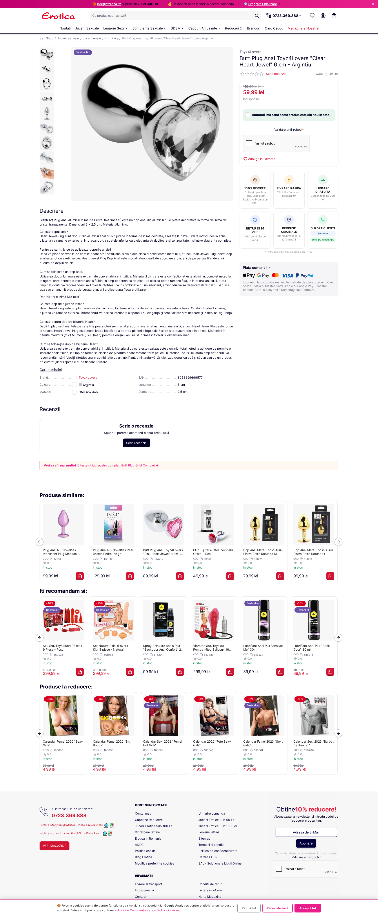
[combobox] (175, 15)
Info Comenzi (144, 890)
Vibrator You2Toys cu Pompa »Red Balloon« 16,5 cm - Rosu (212, 647)
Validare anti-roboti (288, 129)
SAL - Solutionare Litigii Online (220, 863)
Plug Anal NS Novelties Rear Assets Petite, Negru (113, 552)
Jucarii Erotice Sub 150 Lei (217, 826)
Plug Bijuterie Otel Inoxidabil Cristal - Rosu (213, 552)
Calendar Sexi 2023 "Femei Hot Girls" (162, 743)
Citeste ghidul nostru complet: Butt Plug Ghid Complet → (118, 465)
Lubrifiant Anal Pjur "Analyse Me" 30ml (263, 647)
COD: (319, 73)
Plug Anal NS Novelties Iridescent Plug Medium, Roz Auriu (60, 552)
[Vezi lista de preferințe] (312, 15)
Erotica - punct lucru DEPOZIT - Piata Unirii (71, 833)
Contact (140, 896)
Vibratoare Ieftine (147, 832)
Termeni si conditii (211, 844)
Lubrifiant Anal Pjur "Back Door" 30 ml (311, 647)
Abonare (306, 843)
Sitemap (204, 838)
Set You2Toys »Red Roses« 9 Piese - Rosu (62, 647)
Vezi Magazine (54, 846)
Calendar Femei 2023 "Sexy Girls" (263, 743)
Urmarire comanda (211, 813)
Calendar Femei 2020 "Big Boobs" (111, 743)
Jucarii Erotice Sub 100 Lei (154, 826)
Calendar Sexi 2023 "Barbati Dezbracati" (313, 743)
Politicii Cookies (168, 910)
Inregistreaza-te (109, 4)
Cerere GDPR (207, 857)
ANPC (139, 844)
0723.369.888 (69, 815)
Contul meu (143, 813)
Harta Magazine (209, 896)
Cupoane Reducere (149, 820)
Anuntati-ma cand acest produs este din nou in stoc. (291, 115)
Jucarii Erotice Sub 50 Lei (216, 820)
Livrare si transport (148, 884)
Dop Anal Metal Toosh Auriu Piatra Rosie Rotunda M (263, 552)
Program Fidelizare (262, 4)
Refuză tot (249, 908)
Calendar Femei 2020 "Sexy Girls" (63, 743)
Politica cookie (145, 851)
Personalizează (277, 908)
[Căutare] (257, 16)
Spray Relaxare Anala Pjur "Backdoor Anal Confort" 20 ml (163, 647)
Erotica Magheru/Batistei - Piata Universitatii (71, 825)
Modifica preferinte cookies (154, 863)
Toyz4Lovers (250, 52)
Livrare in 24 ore (210, 890)
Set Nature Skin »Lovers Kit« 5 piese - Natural (110, 647)
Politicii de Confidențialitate (133, 910)
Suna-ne (323, 233)
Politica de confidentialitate (217, 851)
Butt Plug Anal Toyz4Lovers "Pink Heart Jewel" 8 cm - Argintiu (163, 552)
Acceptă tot (307, 908)
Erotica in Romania (148, 838)
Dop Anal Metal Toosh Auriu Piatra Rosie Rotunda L (313, 552)
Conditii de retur (210, 884)
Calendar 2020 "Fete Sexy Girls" (212, 743)
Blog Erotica (143, 857)
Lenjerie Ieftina (209, 832)
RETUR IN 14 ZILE (255, 230)
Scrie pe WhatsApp (323, 239)
